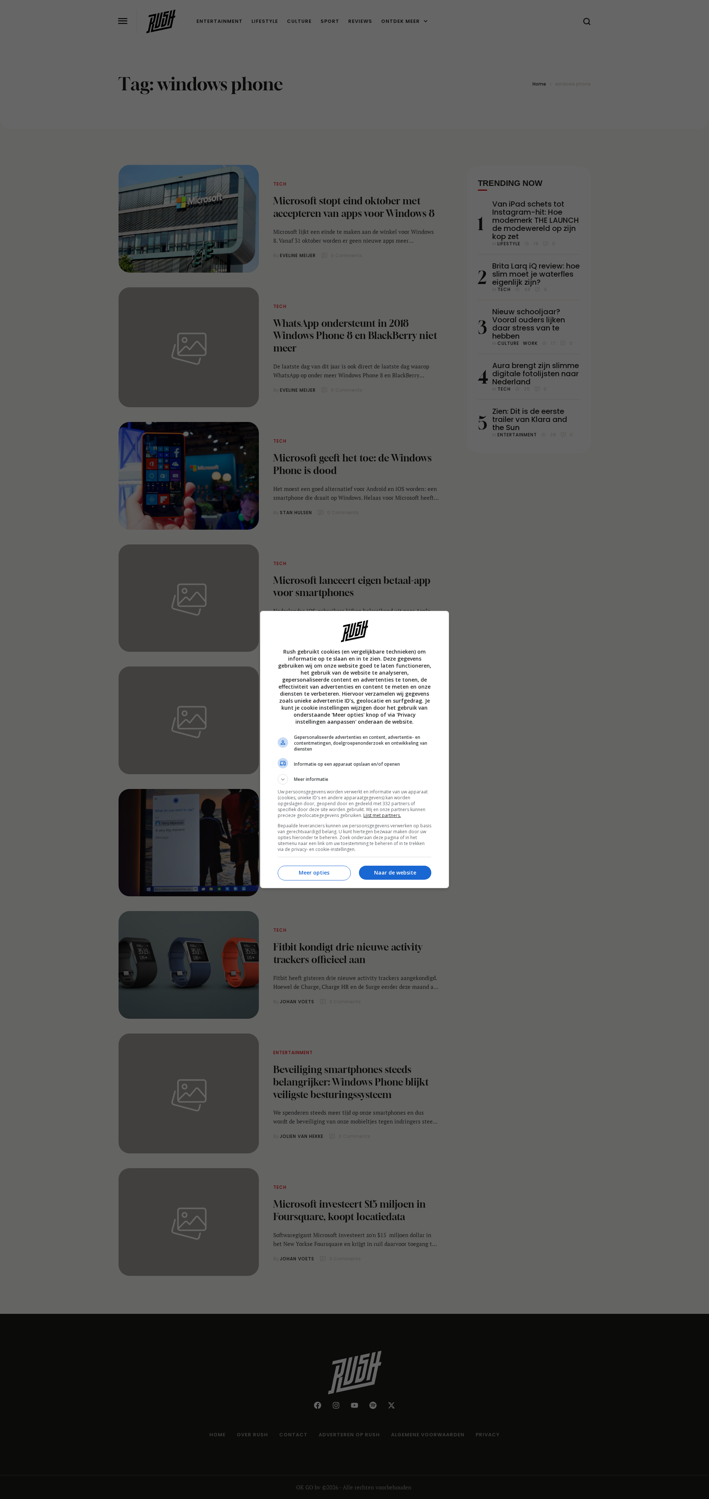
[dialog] (354, 749)
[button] (354, 779)
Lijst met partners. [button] (382, 815)
